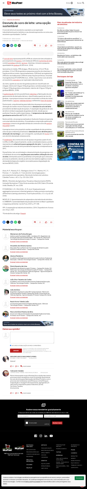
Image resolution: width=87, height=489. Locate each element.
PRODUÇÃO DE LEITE (46, 448)
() (13, 366)
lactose (24, 63)
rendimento (8, 140)
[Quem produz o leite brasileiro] (70, 150)
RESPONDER (27, 366)
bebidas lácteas (26, 101)
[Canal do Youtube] (51, 435)
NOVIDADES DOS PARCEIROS (75, 445)
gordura (16, 65)
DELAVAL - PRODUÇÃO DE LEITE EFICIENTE (62, 463)
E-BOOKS (43, 455)
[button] (33, 445)
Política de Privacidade (32, 481)
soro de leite (8, 59)
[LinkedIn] (11, 45)
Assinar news (57, 423)
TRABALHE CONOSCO (76, 465)
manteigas (6, 123)
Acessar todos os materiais (19, 241)
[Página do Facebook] (35, 436)
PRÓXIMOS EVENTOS (61, 448)
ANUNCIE (73, 458)
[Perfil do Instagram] (41, 436)
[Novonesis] (43, 12)
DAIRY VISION (44, 468)
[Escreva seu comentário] (32, 343)
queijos (18, 61)
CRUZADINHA (44, 457)
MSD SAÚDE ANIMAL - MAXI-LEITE (62, 466)
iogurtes (16, 101)
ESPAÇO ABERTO (45, 452)
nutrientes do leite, (45, 61)
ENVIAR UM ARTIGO (75, 460)
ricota (47, 134)
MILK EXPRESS (29, 456)
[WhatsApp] (15, 45)
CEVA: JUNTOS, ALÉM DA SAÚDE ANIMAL (62, 459)
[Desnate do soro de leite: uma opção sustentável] (4, 45)
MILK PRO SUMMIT (45, 463)
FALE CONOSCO (75, 463)
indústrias (33, 94)
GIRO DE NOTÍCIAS (31, 449)
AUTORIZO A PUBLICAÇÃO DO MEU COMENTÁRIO (26, 345)
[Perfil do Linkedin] (46, 436)
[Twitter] (7, 45)
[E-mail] (19, 45)
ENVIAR (16, 350)
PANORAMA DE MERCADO (32, 452)
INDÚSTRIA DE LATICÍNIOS (47, 450)
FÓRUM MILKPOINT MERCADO (60, 445)
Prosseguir (79, 478)
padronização (9, 94)
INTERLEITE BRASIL (45, 466)
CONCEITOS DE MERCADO (33, 454)
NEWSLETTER (74, 456)
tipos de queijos (46, 101)
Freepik (23, 213)
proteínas (11, 63)
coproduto (16, 80)
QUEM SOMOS (74, 467)
